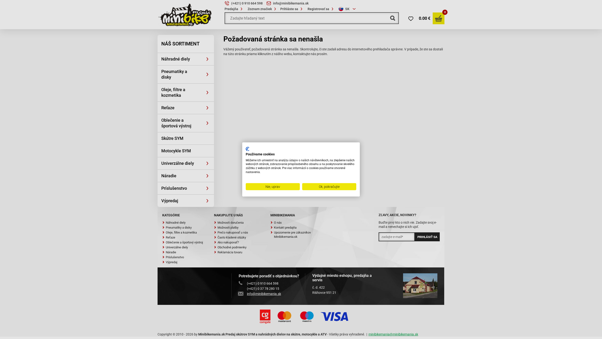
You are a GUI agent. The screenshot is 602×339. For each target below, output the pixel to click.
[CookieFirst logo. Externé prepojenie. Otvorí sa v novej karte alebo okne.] (247, 149)
